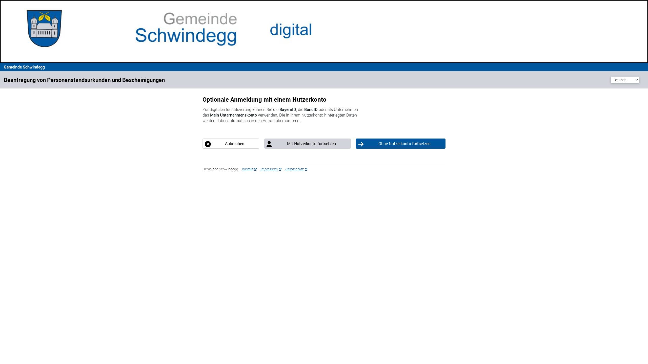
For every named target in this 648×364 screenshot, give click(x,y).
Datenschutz (294, 169)
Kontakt (247, 169)
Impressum (269, 169)
